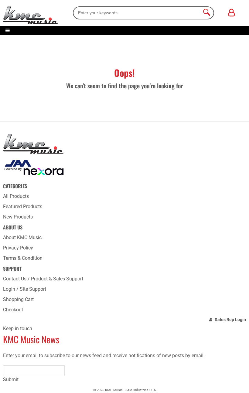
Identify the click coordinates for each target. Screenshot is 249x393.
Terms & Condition (23, 258)
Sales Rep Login (230, 319)
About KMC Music (22, 237)
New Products (18, 217)
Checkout (13, 310)
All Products (16, 196)
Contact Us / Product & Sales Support (43, 279)
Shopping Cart (18, 299)
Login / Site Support (24, 289)
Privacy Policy (18, 248)
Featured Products (22, 206)
